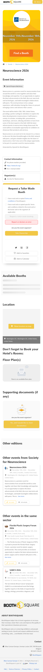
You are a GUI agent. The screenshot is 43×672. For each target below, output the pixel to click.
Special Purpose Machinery (14, 86)
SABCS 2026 (15, 570)
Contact (36, 669)
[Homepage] (11, 2)
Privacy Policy (27, 669)
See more (21, 496)
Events (10, 64)
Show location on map (22, 326)
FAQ (5, 669)
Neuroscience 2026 (21, 64)
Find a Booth (21, 53)
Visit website (23, 502)
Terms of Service (14, 669)
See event (11, 502)
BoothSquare (37, 655)
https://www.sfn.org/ (14, 165)
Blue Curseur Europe (10, 661)
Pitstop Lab (33, 663)
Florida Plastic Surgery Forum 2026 (23, 526)
